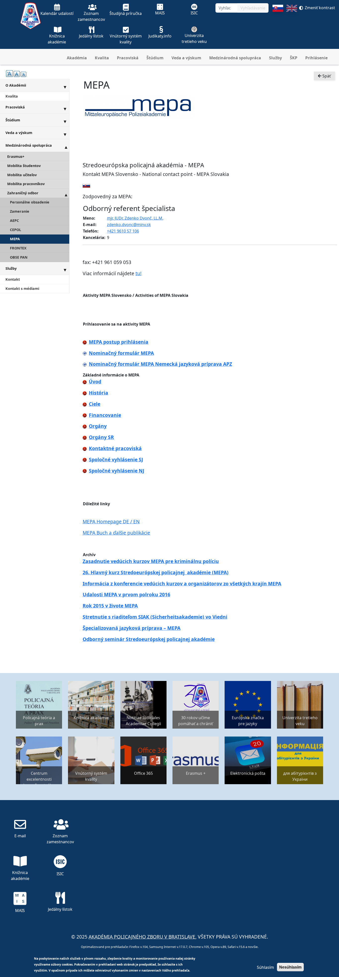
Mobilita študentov (24, 165)
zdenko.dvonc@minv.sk (129, 224)
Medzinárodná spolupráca (235, 58)
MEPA (15, 238)
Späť (326, 76)
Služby (275, 58)
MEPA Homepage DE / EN (111, 521)
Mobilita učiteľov (22, 174)
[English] (291, 27)
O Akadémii (15, 85)
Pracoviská (127, 58)
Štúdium (155, 58)
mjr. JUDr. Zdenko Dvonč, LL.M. (135, 218)
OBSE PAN (19, 257)
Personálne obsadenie (29, 202)
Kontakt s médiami (22, 288)
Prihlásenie (316, 58)
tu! (138, 273)
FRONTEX (18, 248)
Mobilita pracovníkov (26, 183)
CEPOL (15, 229)
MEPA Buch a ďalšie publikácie (116, 532)
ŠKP (293, 58)
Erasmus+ (15, 156)
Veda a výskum (186, 58)
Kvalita (102, 58)
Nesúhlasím (290, 967)
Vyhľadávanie (252, 8)
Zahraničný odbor (22, 193)
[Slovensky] (277, 27)
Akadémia (77, 58)
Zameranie (19, 211)
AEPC (14, 220)
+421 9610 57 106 (123, 231)
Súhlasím (265, 967)
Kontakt (12, 279)
